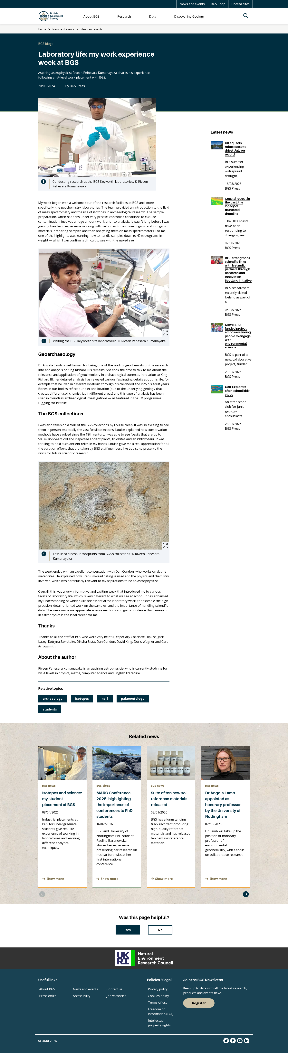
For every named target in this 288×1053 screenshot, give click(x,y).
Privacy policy (158, 989)
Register (199, 1003)
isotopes (82, 698)
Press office (47, 996)
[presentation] (42, 894)
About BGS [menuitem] (91, 16)
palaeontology (132, 698)
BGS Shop (218, 4)
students (50, 709)
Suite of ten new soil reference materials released (169, 799)
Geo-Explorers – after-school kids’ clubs (237, 390)
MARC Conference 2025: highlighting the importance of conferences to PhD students (114, 805)
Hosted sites (240, 4)
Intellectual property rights (159, 1022)
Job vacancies (116, 996)
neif (105, 698)
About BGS (47, 989)
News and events (192, 4)
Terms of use (158, 1002)
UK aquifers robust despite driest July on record (235, 148)
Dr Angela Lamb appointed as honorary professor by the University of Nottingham (223, 805)
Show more (55, 879)
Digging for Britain (52, 403)
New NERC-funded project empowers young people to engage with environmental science (238, 336)
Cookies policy (158, 996)
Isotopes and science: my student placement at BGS (62, 799)
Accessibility (81, 996)
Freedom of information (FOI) (160, 1011)
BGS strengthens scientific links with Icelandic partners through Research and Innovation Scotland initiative (238, 269)
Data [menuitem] (152, 16)
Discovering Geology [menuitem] (189, 16)
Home (42, 29)
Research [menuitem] (124, 16)
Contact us (114, 989)
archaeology (52, 698)
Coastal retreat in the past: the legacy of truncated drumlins (237, 206)
